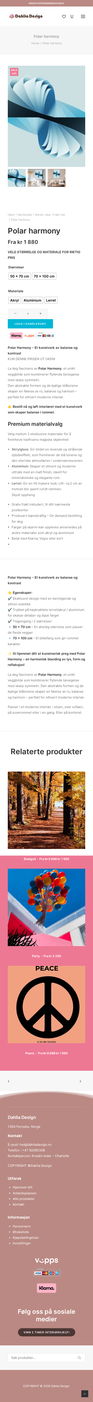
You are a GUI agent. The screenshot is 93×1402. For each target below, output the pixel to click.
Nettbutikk (25, 214)
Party (46, 956)
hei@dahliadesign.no (36, 1144)
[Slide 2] (37, 178)
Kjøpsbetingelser (26, 1238)
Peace (46, 1053)
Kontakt (18, 1204)
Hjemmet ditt (22, 1187)
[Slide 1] (17, 178)
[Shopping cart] (70, 16)
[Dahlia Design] (25, 16)
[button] (83, 16)
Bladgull (46, 859)
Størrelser (16, 267)
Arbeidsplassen (25, 1193)
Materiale (15, 291)
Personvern (22, 1226)
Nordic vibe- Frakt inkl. (50, 214)
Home (35, 43)
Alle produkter (24, 1199)
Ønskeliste (21, 1232)
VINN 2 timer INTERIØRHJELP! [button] (46, 1332)
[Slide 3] (57, 178)
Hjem (11, 214)
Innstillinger (22, 1243)
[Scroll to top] (84, 1393)
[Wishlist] (62, 16)
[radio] (19, 276)
